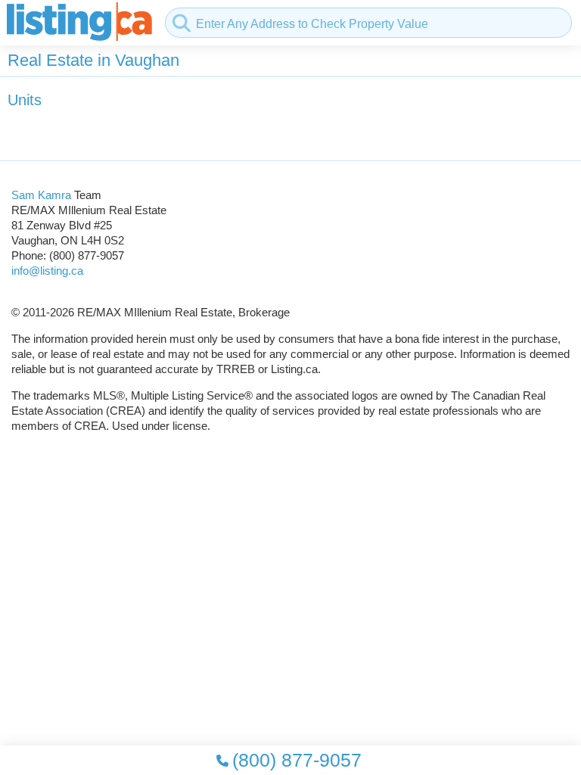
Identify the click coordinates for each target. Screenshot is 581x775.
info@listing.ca (47, 270)
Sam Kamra (41, 194)
